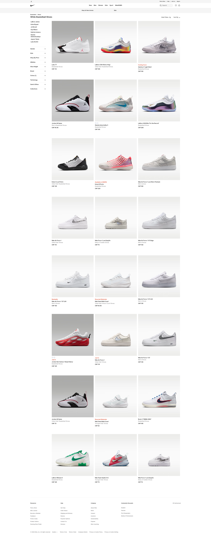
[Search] (160, 5)
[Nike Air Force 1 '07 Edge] (159, 218)
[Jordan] (31, 1)
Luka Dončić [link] (34, 42)
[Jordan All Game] (73, 100)
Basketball (33, 14)
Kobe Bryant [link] (34, 24)
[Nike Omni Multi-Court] (116, 276)
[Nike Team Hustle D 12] (116, 455)
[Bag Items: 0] (179, 5)
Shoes (39, 14)
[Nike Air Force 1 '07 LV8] (73, 276)
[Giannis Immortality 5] (116, 100)
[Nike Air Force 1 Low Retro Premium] (159, 159)
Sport (111, 5)
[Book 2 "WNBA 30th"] (159, 396)
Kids (106, 5)
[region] (37, 57)
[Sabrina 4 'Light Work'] (159, 42)
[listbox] (177, 17)
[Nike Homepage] (32, 5)
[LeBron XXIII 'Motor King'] (116, 42)
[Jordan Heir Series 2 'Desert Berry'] (73, 335)
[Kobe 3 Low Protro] (73, 159)
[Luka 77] (73, 42)
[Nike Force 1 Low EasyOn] (116, 218)
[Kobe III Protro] (116, 159)
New (90, 5)
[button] (38, 49)
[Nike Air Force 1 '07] (159, 335)
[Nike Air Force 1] (73, 218)
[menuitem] (169, 1)
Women (100, 5)
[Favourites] (175, 5)
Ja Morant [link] (34, 27)
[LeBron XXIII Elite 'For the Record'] (159, 100)
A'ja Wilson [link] (34, 29)
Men (95, 5)
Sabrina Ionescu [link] (36, 32)
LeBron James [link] (35, 22)
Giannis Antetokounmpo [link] (36, 35)
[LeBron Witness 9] (73, 455)
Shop (115, 10)
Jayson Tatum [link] (35, 39)
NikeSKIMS (118, 5)
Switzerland (177, 503)
